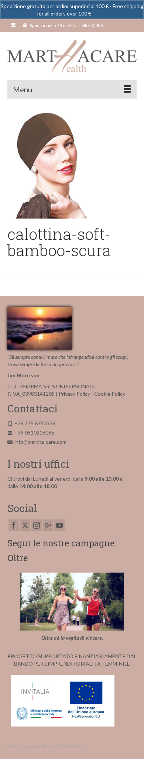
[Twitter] (25, 525)
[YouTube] (59, 525)
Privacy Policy (74, 394)
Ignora (99, 13)
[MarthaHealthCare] (72, 56)
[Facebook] (13, 525)
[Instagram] (36, 525)
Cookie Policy (109, 394)
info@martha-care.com (40, 442)
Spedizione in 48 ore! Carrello (66, 25)
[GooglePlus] (48, 525)
